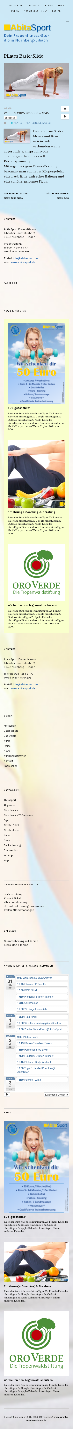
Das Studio (33, 5)
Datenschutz (11, 730)
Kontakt (57, 11)
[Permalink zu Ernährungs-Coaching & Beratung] (36, 474)
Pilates (18, 122)
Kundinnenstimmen (35, 11)
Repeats (11, 117)
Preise (15, 11)
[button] (65, 116)
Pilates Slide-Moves (38, 122)
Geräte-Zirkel (11, 825)
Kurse (49, 5)
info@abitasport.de (25, 258)
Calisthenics (11, 810)
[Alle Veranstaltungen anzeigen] (65, 109)
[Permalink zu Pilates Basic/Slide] (36, 98)
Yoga (7, 860)
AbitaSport (15, 5)
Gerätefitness (11, 830)
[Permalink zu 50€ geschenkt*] (36, 363)
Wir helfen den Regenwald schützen (32, 605)
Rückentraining (12, 845)
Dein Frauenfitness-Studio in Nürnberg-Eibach (26, 37)
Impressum (10, 765)
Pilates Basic (58, 195)
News (60, 5)
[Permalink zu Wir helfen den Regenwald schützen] (36, 572)
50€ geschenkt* (19, 408)
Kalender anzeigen (55, 1094)
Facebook (10, 283)
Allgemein (9, 805)
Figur (6, 820)
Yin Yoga (8, 855)
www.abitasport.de (23, 262)
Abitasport (10, 800)
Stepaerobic (11, 850)
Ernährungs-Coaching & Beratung (31, 512)
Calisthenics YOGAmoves (18, 815)
